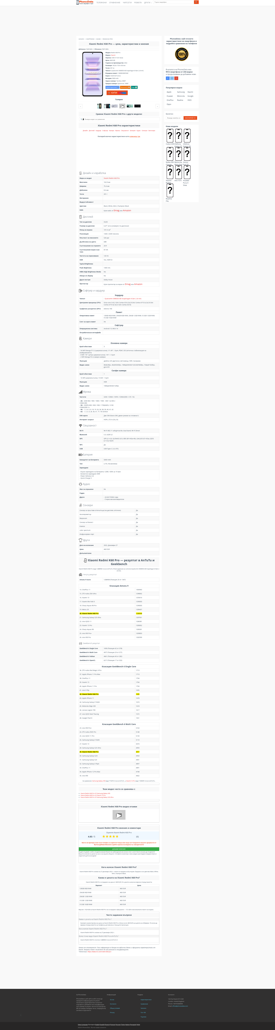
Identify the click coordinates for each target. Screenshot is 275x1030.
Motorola (181, 96)
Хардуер (98, 130)
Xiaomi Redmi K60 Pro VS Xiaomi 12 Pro (93, 795)
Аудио (139, 130)
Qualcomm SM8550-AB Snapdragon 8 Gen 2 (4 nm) (123, 299)
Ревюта (138, 2)
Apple (169, 92)
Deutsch (107, 1024)
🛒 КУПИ (113, 92)
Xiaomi (113, 55)
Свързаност (125, 130)
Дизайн (85, 130)
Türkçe (123, 1024)
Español (102, 1024)
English (97, 1024)
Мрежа (117, 130)
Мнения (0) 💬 (125, 87)
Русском (118, 1024)
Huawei (170, 96)
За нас (112, 1000)
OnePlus (170, 100)
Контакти (113, 1004)
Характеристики (146, 1000)
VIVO (189, 100)
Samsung (181, 92)
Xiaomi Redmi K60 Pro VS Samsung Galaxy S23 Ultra (97, 797)
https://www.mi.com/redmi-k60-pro (99, 952)
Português (133, 1024)
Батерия (132, 130)
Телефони (101, 2)
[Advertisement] (137, 21)
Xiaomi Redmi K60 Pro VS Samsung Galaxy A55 (95, 793)
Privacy (112, 1012)
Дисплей (92, 130)
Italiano (127, 1024)
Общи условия (115, 1008)
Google (190, 96)
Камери (111, 130)
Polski (138, 1024)
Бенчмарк (151, 130)
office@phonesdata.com (180, 1006)
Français (112, 1024)
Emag (116, 210)
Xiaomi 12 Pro (130, 781)
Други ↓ (148, 2)
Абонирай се (190, 118)
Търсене (143, 1017)
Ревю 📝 (134, 87)
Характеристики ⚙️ (112, 87)
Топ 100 (143, 1012)
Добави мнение (119, 849)
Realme (180, 100)
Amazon (127, 210)
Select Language (83, 1024)
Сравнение (114, 2)
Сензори (144, 130)
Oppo (169, 104)
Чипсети (127, 2)
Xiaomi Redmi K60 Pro (112, 178)
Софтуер (105, 130)
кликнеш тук (135, 136)
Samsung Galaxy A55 (98, 781)
